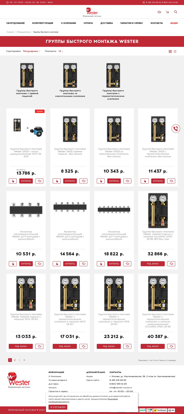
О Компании (55, 376)
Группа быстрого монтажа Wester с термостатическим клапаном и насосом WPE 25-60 (114, 319)
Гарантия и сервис (58, 391)
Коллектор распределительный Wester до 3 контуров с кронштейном (26, 235)
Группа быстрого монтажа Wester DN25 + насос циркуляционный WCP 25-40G (26, 153)
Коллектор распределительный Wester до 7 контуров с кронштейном (114, 235)
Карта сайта (92, 380)
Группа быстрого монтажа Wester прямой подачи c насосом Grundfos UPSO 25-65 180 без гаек (158, 235)
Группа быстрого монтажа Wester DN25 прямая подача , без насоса (70, 151)
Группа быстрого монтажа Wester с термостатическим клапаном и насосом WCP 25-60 (70, 319)
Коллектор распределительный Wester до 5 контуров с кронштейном (70, 235)
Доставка (53, 384)
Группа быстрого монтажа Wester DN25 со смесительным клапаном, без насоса (114, 153)
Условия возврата (58, 380)
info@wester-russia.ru (121, 387)
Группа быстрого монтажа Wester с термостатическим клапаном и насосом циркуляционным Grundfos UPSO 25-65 (158, 320)
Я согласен (57, 407)
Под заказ (152, 264)
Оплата (52, 387)
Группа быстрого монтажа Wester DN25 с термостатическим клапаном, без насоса (158, 153)
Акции (89, 376)
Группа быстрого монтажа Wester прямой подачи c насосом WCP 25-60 (26, 317)
